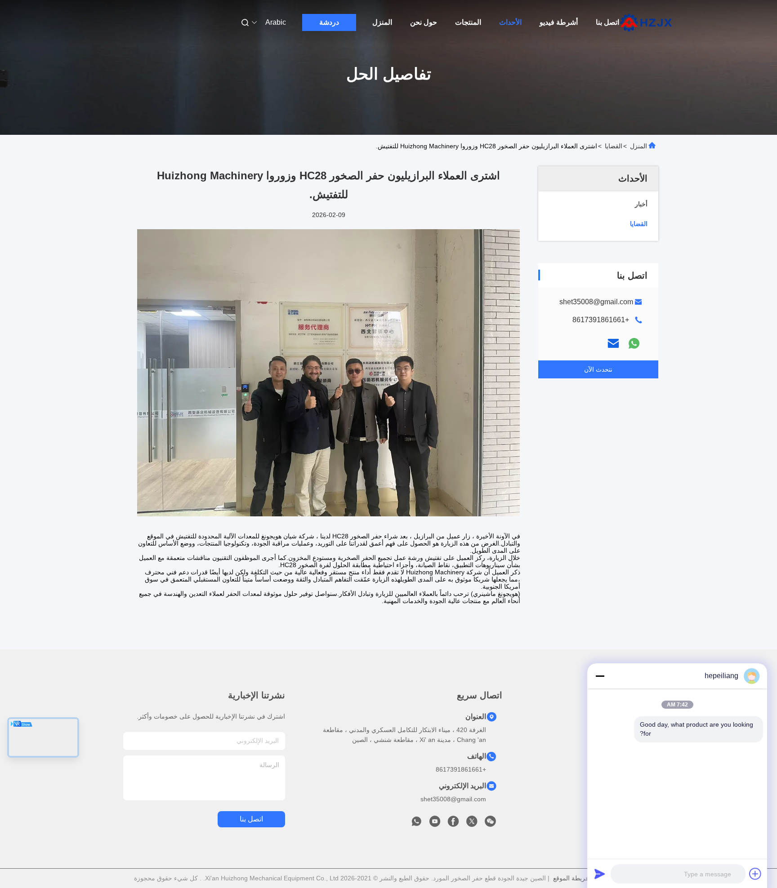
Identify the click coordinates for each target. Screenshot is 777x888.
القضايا (613, 146)
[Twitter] (471, 823)
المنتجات (468, 22)
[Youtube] (435, 823)
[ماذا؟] (634, 343)
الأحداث (510, 22)
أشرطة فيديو (559, 22)
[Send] (600, 874)
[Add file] (755, 874)
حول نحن (423, 22)
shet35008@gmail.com (596, 302)
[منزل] (646, 22)
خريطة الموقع (571, 878)
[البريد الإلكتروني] (613, 343)
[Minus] (599, 675)
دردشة (329, 22)
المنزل (382, 22)
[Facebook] (453, 823)
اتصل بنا (607, 22)
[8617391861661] (416, 823)
